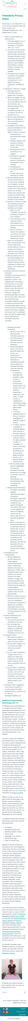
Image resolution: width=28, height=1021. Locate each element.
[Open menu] (25, 4)
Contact (23, 1008)
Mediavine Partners (8, 953)
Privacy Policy (21, 1011)
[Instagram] (7, 1009)
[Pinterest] (3, 1012)
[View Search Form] (25, 9)
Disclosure (22, 1014)
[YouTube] (7, 1012)
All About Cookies (17, 793)
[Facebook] (3, 1009)
